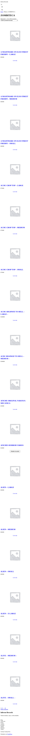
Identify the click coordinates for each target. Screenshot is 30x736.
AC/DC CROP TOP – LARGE (12, 185)
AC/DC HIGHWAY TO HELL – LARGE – (13, 313)
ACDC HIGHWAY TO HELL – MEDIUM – (12, 357)
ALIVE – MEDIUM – (9, 656)
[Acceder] (15, 6)
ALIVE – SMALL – (8, 698)
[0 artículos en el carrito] (2, 9)
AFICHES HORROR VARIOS (12, 445)
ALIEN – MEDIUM (8, 529)
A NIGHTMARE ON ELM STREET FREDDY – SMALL (14, 142)
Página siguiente (4, 709)
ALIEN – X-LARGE (8, 613)
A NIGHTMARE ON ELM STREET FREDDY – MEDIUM (14, 97)
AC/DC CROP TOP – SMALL (12, 270)
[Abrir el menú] (1, 4)
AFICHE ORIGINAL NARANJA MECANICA (13, 402)
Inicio (2, 11)
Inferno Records (4, 1)
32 (5, 708)
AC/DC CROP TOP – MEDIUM (13, 227)
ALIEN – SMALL (7, 571)
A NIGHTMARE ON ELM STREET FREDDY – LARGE (14, 53)
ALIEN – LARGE (7, 487)
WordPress (9, 734)
